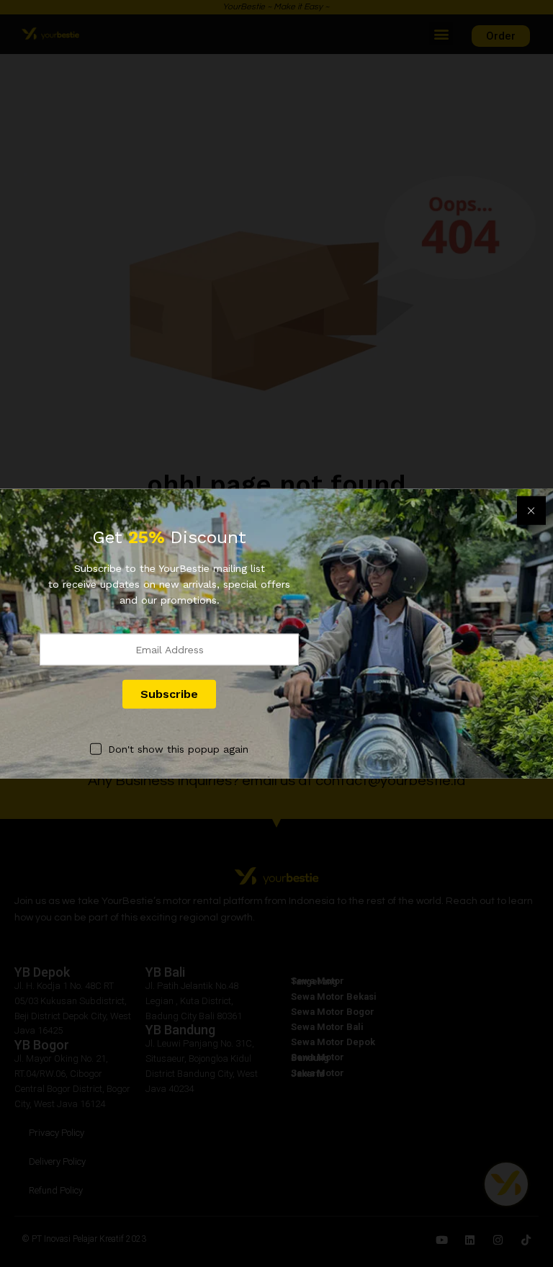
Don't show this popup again (178, 748)
